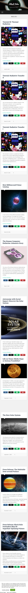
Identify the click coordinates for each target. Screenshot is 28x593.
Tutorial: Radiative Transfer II (13, 77)
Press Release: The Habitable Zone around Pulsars (14, 470)
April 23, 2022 (7, 69)
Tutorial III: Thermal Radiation (10, 23)
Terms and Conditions (11, 592)
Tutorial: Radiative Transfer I (13, 128)
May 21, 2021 (6, 286)
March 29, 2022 (7, 232)
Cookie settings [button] (5, 590)
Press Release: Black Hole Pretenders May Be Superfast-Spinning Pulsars (13, 527)
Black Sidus (14, 4)
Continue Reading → (7, 60)
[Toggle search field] (26, 12)
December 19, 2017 (8, 510)
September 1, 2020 (8, 454)
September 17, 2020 (8, 398)
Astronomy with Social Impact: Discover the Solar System (13, 301)
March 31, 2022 (7, 121)
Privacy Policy (3, 592)
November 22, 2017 (8, 572)
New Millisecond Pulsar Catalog (12, 186)
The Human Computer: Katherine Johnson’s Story (13, 242)
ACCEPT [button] (12, 589)
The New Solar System (11, 415)
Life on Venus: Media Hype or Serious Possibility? (13, 360)
